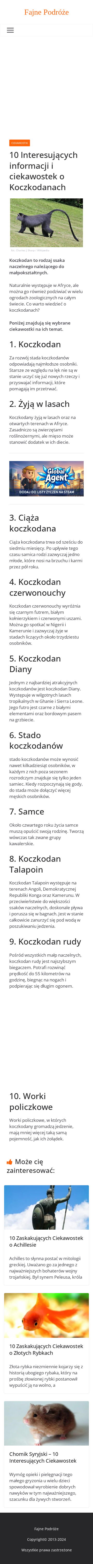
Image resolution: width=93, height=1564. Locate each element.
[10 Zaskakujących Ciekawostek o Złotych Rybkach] (46, 1296)
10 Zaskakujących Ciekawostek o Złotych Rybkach (46, 1349)
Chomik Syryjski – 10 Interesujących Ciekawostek (42, 1457)
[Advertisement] (46, 85)
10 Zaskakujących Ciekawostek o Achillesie (46, 1241)
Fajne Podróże (46, 12)
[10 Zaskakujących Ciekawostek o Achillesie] (46, 1188)
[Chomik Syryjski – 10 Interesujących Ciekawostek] (46, 1404)
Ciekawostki (19, 143)
